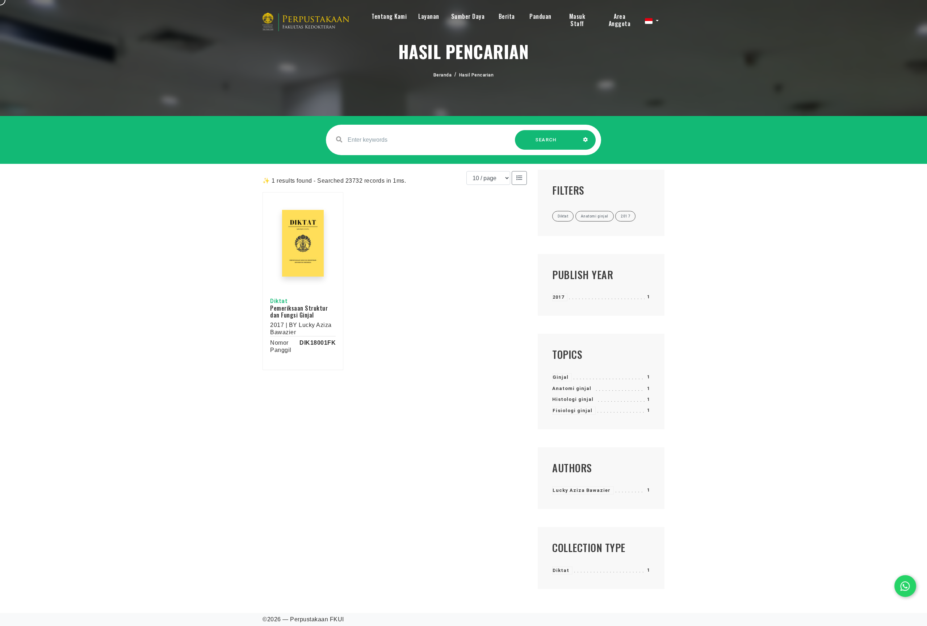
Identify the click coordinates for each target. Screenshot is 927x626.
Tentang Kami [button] (389, 16)
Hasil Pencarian (476, 75)
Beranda (442, 75)
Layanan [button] (428, 16)
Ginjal (561, 377)
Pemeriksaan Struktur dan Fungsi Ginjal (299, 311)
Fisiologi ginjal (572, 410)
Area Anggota (620, 20)
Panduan (540, 16)
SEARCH (546, 139)
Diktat (561, 570)
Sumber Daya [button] (468, 16)
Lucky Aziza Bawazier (582, 490)
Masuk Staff (577, 20)
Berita (507, 16)
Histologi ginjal (572, 399)
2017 (558, 297)
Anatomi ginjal (571, 388)
